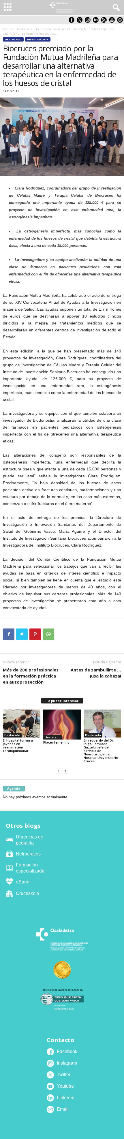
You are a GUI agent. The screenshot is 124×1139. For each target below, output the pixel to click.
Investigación (37, 39)
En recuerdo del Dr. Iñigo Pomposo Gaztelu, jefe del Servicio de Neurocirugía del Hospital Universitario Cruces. (101, 750)
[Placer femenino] (62, 725)
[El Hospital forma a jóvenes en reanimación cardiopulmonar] (21, 724)
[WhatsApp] (48, 634)
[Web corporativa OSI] (120, 21)
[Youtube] (113, 21)
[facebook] (73, 21)
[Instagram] (89, 21)
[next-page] (65, 771)
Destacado (22, 29)
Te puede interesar (62, 701)
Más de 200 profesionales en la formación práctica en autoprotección (31, 676)
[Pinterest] (35, 634)
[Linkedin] (97, 21)
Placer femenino (56, 742)
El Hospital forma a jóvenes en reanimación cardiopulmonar (18, 745)
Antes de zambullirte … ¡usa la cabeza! (96, 673)
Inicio (6, 29)
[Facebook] (8, 634)
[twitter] (81, 21)
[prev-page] (58, 771)
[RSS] (105, 21)
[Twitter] (22, 634)
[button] (115, 7)
